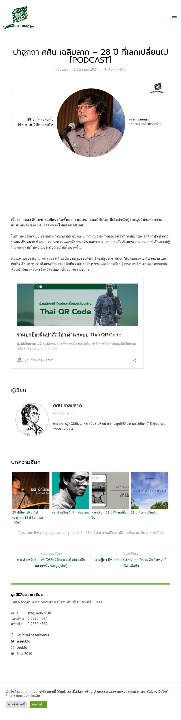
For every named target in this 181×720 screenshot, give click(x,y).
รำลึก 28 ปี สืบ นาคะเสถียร (96, 532)
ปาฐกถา (69, 532)
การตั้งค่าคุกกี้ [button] (16, 704)
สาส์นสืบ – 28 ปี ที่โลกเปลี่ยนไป (110, 514)
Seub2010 (24, 653)
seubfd (22, 647)
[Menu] (174, 17)
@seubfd (23, 641)
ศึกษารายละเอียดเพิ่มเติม (23, 695)
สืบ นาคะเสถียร (152, 532)
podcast (55, 532)
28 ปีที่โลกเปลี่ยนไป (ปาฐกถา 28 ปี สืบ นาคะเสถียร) (27, 517)
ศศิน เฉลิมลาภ (67, 405)
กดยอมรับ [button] (38, 704)
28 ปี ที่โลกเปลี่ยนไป (144, 512)
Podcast (61, 69)
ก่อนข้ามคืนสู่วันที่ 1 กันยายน (70, 512)
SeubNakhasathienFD (33, 635)
